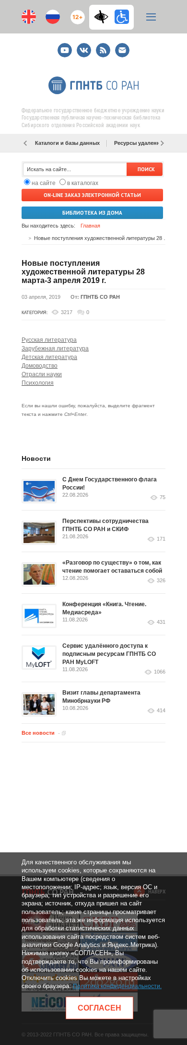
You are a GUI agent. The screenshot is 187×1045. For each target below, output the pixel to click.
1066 (159, 672)
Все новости (38, 733)
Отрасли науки (42, 374)
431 (161, 622)
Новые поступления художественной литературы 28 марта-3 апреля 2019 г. (83, 271)
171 (161, 539)
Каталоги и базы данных (67, 143)
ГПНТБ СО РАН (100, 297)
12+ (75, 13)
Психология (38, 383)
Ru (53, 17)
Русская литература (49, 340)
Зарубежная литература (55, 348)
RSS (102, 46)
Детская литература (49, 357)
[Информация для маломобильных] (122, 17)
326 (161, 580)
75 (162, 497)
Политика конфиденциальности (116, 986)
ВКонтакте (84, 46)
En (29, 17)
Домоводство (40, 365)
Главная (90, 226)
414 (161, 710)
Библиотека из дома (92, 212)
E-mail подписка (122, 50)
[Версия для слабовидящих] (103, 17)
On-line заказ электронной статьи (92, 195)
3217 (66, 312)
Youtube (65, 46)
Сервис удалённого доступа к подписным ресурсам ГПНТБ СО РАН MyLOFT (109, 653)
